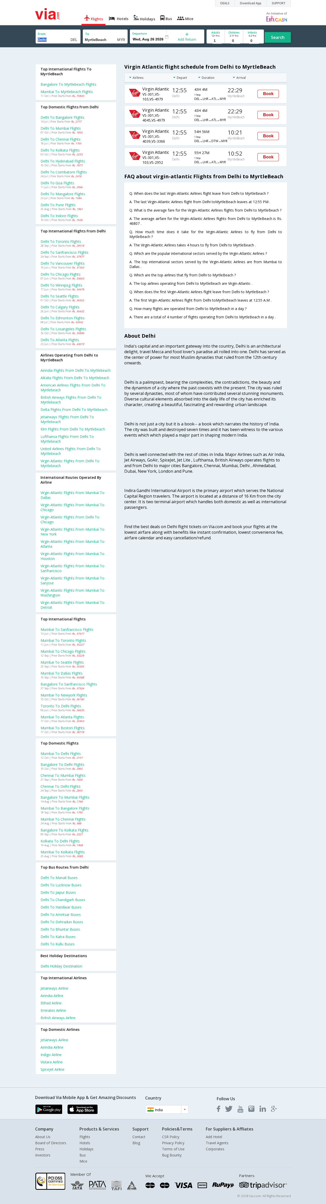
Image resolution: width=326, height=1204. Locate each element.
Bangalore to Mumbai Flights (64, 797)
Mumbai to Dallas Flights (61, 673)
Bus (82, 1155)
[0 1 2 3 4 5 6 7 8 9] (234, 41)
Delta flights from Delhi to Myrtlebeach (73, 409)
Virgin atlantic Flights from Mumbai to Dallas (72, 495)
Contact (138, 1136)
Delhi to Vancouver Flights (62, 263)
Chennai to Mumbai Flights (63, 775)
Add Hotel (214, 1136)
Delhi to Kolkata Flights (60, 150)
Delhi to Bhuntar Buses (60, 929)
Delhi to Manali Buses (59, 877)
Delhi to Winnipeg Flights (61, 285)
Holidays (86, 1149)
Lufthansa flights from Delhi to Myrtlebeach (67, 439)
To (87, 34)
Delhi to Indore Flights (59, 215)
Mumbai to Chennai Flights (63, 819)
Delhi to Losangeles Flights (63, 328)
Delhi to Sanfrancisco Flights (64, 252)
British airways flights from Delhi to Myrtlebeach (70, 400)
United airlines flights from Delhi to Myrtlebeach (70, 451)
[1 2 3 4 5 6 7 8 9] (215, 41)
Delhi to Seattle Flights (59, 296)
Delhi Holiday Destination (61, 966)
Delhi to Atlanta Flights (59, 339)
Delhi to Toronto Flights (60, 241)
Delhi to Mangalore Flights (62, 193)
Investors (42, 1155)
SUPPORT (279, 3)
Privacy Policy (173, 1142)
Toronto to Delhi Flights (60, 706)
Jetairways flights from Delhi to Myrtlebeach (67, 419)
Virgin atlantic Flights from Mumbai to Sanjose (72, 580)
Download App (250, 3)
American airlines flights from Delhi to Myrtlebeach (72, 387)
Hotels (84, 1142)
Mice (83, 1161)
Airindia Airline (51, 995)
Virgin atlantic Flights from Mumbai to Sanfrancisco (72, 568)
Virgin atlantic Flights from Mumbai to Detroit (72, 605)
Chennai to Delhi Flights (60, 786)
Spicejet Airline (52, 1069)
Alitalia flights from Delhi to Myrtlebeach (74, 377)
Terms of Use (173, 1149)
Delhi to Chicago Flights (60, 274)
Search (277, 37)
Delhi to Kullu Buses (57, 944)
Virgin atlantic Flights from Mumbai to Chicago (72, 507)
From (42, 34)
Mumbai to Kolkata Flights (62, 852)
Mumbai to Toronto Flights (63, 640)
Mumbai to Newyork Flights (63, 695)
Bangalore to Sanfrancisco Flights (68, 684)
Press (39, 1149)
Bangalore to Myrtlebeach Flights (68, 84)
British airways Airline (58, 1017)
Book (268, 94)
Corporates (215, 1149)
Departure (139, 33)
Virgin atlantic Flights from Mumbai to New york (72, 532)
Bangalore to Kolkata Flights (64, 830)
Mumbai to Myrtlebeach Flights (66, 91)
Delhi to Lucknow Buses (61, 885)
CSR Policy (170, 1136)
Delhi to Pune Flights (58, 204)
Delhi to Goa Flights (57, 183)
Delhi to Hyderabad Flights (62, 161)
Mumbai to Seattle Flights (62, 662)
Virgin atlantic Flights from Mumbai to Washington (72, 593)
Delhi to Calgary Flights (59, 307)
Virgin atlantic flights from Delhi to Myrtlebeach (69, 463)
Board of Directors (50, 1142)
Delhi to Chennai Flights (60, 139)
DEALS (224, 3)
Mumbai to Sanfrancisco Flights (66, 629)
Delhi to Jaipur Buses (58, 892)
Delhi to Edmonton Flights (62, 318)
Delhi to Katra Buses (58, 936)
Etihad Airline (51, 1003)
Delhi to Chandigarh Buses (62, 899)
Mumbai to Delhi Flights (60, 753)
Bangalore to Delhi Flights (62, 764)
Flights (84, 1136)
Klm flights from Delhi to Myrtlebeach (72, 429)
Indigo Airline (51, 1054)
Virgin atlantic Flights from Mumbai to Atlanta (72, 544)
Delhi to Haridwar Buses (61, 907)
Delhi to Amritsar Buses (60, 914)
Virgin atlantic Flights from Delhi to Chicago (69, 519)
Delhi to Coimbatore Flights (63, 172)
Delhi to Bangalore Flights (62, 117)
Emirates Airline (53, 1010)
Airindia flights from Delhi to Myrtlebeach (75, 370)
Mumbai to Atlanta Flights (62, 717)
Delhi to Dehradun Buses (61, 921)
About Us (42, 1136)
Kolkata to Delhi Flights (60, 841)
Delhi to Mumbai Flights (60, 128)
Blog (136, 1142)
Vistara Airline (51, 1062)
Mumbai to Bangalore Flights (64, 808)
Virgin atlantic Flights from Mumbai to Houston (72, 556)
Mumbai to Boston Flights (62, 727)
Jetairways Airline (54, 988)
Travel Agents (217, 1142)
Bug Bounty (172, 1155)
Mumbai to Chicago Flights (63, 651)
